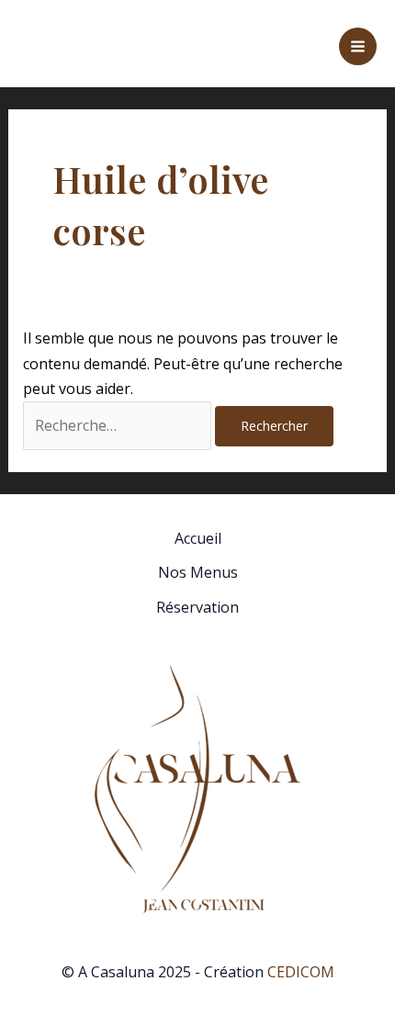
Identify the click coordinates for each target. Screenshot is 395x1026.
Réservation (197, 607)
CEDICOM (300, 972)
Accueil (198, 538)
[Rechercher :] (119, 425)
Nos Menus (198, 572)
